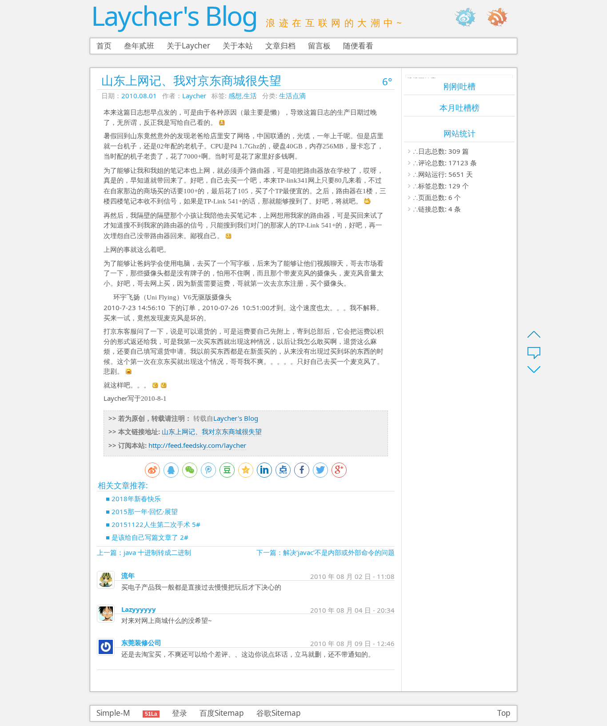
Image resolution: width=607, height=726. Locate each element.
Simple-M (113, 713)
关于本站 (238, 45)
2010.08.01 (139, 95)
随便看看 (358, 45)
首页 (104, 45)
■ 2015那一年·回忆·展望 (142, 511)
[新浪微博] (470, 17)
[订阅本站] (502, 17)
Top (504, 713)
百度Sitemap (222, 713)
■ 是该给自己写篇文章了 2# (147, 537)
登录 (179, 713)
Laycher (194, 95)
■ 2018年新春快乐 (133, 498)
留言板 (319, 45)
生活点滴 (292, 95)
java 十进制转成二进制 (157, 552)
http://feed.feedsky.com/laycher (197, 445)
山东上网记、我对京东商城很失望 (191, 80)
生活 (250, 95)
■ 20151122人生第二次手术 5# (153, 524)
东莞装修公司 (141, 642)
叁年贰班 (139, 45)
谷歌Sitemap (278, 713)
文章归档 (280, 45)
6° (387, 81)
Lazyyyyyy (138, 609)
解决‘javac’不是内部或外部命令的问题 (339, 552)
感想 (235, 95)
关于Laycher (188, 45)
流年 (128, 575)
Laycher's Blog (174, 15)
